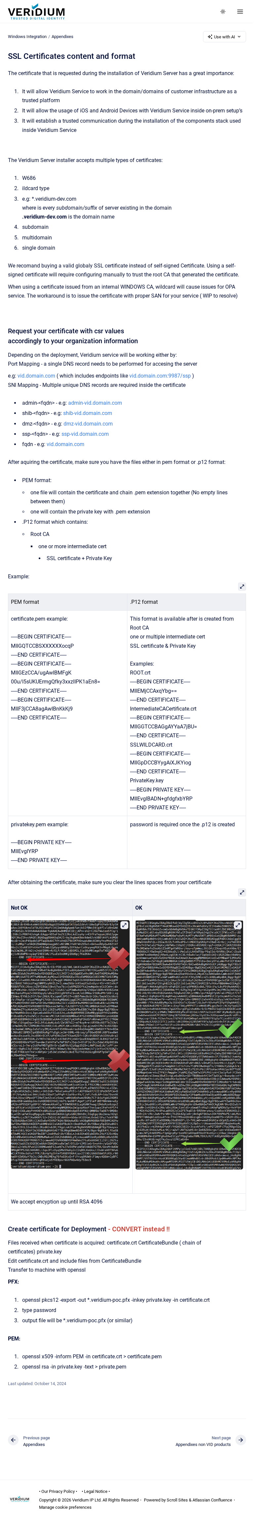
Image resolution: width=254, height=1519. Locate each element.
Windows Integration (27, 36)
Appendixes (62, 36)
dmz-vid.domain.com (88, 424)
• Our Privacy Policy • (58, 1491)
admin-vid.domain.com (95, 403)
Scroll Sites (177, 1500)
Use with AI (224, 36)
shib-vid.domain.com (87, 413)
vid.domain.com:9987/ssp (160, 376)
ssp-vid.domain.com (85, 434)
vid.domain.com (36, 376)
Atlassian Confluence (212, 1500)
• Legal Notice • (96, 1491)
